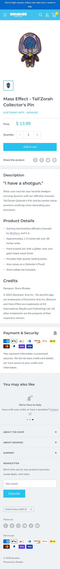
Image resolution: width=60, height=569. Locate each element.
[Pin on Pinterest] (41, 159)
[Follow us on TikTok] (31, 525)
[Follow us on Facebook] (5, 525)
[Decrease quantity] (19, 134)
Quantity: (8, 134)
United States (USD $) (16, 509)
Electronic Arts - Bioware (20, 112)
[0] (54, 15)
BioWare (15, 233)
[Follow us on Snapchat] (37, 525)
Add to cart (30, 147)
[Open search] (40, 15)
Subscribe (14, 493)
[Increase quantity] (37, 134)
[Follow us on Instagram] (18, 525)
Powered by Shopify (13, 562)
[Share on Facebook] (35, 159)
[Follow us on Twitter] (12, 525)
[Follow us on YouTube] (24, 525)
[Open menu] (5, 15)
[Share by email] (54, 159)
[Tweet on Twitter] (48, 159)
